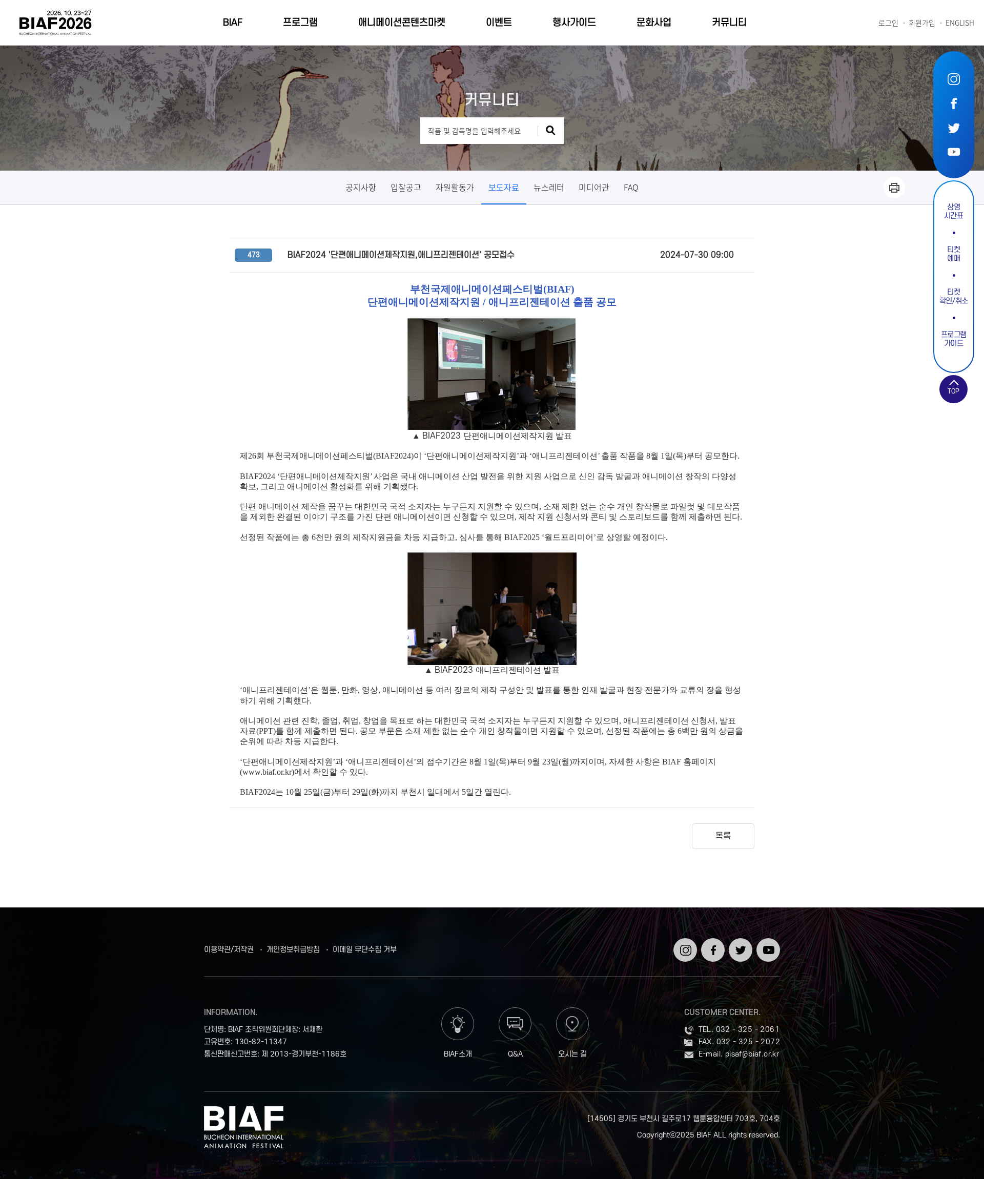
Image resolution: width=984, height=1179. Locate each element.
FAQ (631, 187)
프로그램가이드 (954, 339)
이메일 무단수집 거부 (365, 950)
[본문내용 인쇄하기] (894, 187)
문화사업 (654, 22)
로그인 (888, 22)
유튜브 (953, 151)
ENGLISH (960, 22)
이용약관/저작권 (229, 950)
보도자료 (503, 187)
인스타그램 (953, 79)
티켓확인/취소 (953, 296)
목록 (723, 836)
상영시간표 (953, 211)
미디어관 (594, 187)
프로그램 (300, 22)
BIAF (232, 22)
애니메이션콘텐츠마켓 (401, 22)
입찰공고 (406, 187)
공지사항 (360, 187)
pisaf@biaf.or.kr (752, 1054)
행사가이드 (574, 22)
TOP (953, 391)
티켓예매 (953, 254)
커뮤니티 (729, 22)
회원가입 (922, 22)
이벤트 (499, 22)
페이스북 (953, 103)
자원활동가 (455, 187)
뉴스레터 (549, 187)
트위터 (953, 127)
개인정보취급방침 (293, 950)
